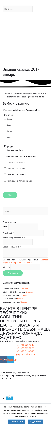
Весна (9, 131)
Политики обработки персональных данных (25, 261)
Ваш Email (8, 233)
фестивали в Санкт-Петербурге (21, 156)
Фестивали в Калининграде (19, 181)
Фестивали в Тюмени (16, 175)
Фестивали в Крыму (16, 168)
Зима (9, 125)
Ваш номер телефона (14, 238)
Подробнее (35, 421)
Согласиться (16, 421)
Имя (5, 227)
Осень (9, 119)
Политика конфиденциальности (14, 372)
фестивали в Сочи (15, 150)
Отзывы (24, 289)
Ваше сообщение (12, 247)
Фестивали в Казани (16, 162)
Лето (9, 137)
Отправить (13, 273)
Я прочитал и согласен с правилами (25, 261)
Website (6, 267)
